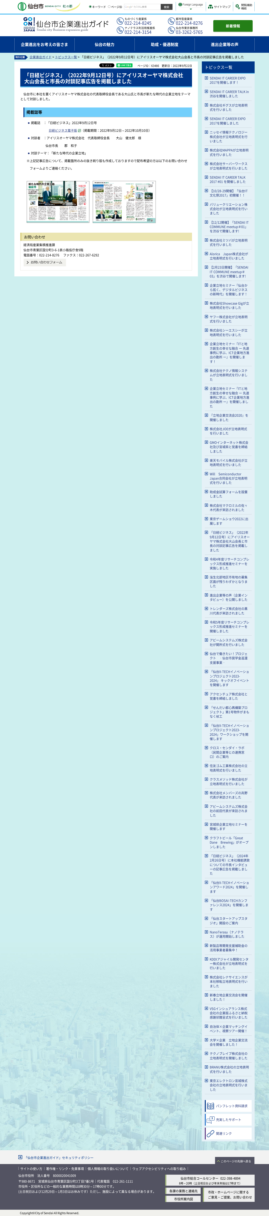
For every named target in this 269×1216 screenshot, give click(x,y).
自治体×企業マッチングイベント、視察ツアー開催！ (229, 1028)
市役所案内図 (183, 1199)
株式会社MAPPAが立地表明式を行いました (229, 152)
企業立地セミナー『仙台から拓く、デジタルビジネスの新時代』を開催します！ (229, 289)
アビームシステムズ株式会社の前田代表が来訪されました (229, 811)
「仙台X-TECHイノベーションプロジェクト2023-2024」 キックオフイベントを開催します (229, 678)
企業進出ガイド (41, 57)
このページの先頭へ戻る (236, 1161)
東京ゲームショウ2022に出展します (229, 520)
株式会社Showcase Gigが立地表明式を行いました (229, 305)
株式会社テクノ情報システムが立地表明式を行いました (229, 375)
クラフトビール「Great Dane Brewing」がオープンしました (229, 842)
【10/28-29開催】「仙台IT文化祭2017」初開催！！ (229, 192)
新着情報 (233, 25)
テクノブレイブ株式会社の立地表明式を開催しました (229, 1055)
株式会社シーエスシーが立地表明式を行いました (229, 332)
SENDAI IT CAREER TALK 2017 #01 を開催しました (228, 179)
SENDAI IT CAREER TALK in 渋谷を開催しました (229, 93)
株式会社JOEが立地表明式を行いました (228, 430)
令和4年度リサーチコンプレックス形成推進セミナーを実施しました (229, 563)
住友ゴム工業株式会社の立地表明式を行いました (229, 767)
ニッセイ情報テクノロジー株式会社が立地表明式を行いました (229, 136)
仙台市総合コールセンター (199, 1178)
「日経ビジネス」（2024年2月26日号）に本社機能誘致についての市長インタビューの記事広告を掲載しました (230, 864)
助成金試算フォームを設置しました (229, 493)
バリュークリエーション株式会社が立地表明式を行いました (229, 209)
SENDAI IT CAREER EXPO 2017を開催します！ (228, 80)
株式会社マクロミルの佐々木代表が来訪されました (229, 507)
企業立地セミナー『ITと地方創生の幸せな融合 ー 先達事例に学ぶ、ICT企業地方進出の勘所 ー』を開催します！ (229, 352)
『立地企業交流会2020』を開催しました (229, 417)
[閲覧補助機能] (243, 6)
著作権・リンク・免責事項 (65, 1168)
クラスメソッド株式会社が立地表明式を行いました (229, 781)
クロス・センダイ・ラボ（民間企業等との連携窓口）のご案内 (227, 752)
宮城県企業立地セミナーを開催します (229, 826)
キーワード (99, 7)
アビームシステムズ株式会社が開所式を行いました (229, 642)
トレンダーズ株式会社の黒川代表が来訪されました (229, 610)
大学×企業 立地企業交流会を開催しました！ (229, 1042)
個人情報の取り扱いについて (108, 1168)
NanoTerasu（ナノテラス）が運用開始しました (227, 934)
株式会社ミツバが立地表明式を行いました (229, 242)
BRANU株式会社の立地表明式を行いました (229, 1069)
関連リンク (224, 1133)
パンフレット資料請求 (232, 1105)
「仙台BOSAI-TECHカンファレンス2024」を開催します (229, 905)
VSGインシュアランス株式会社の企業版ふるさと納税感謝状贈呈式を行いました (229, 1013)
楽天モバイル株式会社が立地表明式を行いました (229, 462)
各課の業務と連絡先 (183, 1190)
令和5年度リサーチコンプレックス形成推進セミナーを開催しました (229, 626)
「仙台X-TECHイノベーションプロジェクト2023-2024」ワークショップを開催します (229, 732)
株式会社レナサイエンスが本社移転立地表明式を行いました (229, 981)
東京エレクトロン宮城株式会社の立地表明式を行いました (229, 1085)
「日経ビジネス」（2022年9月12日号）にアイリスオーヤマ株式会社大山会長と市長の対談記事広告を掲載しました (230, 541)
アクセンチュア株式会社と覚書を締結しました (229, 696)
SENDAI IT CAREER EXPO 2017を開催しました (228, 120)
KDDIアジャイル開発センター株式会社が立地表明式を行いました (229, 963)
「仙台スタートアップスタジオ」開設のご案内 (229, 920)
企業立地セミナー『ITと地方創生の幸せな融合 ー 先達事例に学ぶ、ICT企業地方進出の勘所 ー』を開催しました (229, 397)
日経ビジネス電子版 (63, 130)
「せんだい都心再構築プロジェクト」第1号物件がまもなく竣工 (229, 712)
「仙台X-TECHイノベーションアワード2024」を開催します (229, 887)
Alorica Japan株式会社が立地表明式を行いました (229, 255)
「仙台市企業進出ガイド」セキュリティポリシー (59, 1157)
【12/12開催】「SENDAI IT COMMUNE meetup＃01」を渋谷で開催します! (229, 226)
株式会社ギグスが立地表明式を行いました (229, 107)
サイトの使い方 (31, 1168)
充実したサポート (228, 1119)
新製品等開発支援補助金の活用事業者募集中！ (229, 947)
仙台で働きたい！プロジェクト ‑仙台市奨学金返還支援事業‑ (229, 658)
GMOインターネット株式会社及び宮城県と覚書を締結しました (229, 447)
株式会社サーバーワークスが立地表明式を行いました (229, 165)
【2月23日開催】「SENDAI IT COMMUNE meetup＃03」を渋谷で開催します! (229, 271)
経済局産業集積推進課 (39, 244)
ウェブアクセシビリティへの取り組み (159, 1168)
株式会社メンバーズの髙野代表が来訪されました (229, 794)
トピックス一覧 (66, 57)
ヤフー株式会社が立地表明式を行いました (229, 318)
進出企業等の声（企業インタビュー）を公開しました (229, 597)
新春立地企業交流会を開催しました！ (229, 997)
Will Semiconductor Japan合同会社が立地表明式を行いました (228, 478)
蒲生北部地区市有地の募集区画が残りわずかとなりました (229, 581)
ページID (116, 7)
